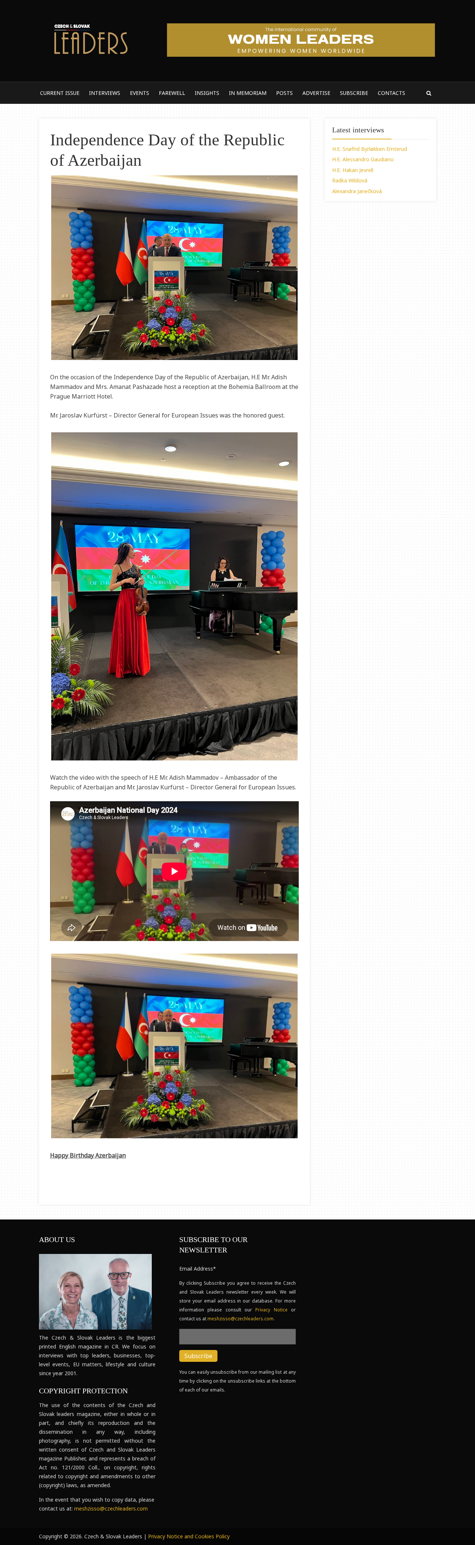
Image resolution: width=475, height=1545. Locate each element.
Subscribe (354, 92)
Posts (284, 92)
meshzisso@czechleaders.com (111, 1508)
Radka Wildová (349, 180)
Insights (207, 92)
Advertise (316, 92)
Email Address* (197, 1268)
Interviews (104, 92)
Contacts (391, 92)
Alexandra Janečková (357, 191)
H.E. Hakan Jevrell (352, 170)
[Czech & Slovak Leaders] (90, 37)
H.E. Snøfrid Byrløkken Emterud (369, 148)
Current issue (59, 92)
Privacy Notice (273, 1310)
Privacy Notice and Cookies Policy (189, 1536)
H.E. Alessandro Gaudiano (363, 159)
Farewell (172, 92)
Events (139, 92)
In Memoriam (247, 92)
